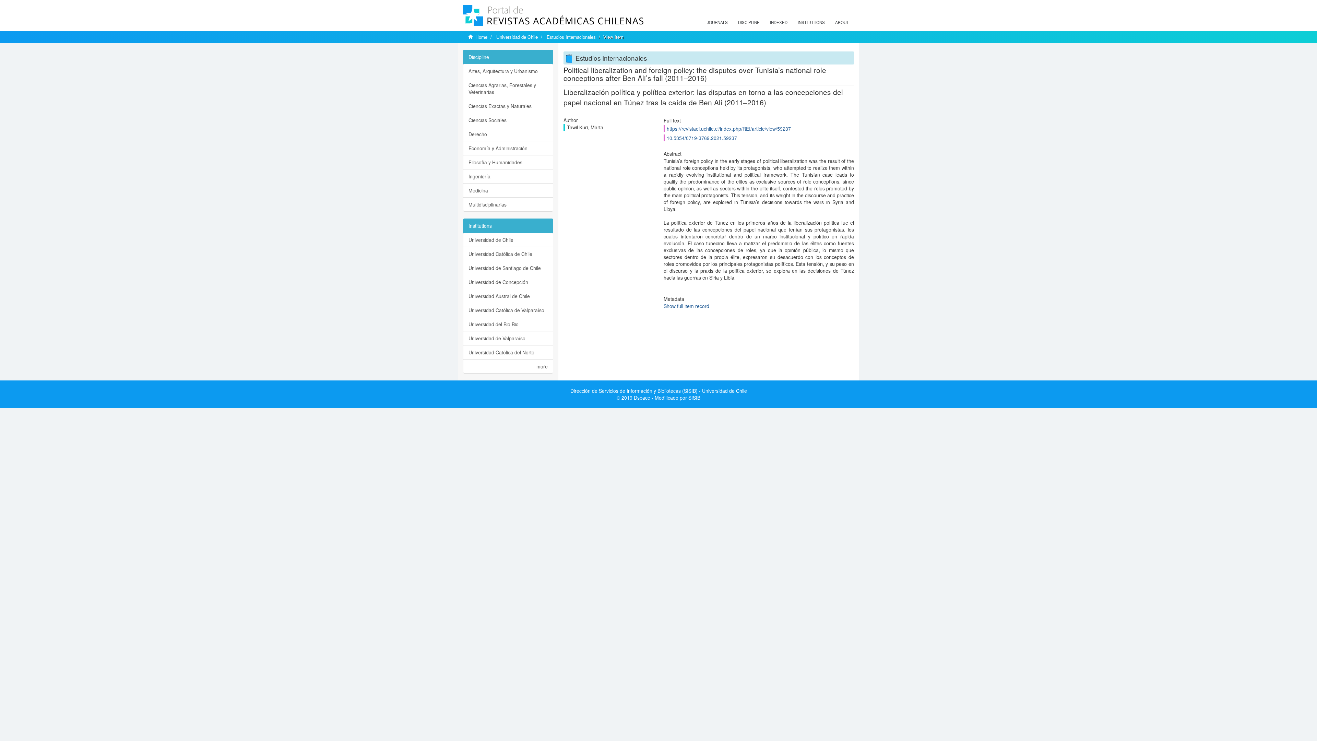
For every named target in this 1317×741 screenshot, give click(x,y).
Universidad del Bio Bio (493, 324)
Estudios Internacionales (571, 37)
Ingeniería (479, 176)
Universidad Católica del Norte (501, 352)
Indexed (778, 22)
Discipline (749, 22)
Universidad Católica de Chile (500, 253)
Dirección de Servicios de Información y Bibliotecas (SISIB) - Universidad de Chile (658, 390)
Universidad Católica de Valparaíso (506, 310)
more (542, 366)
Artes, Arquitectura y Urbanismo (503, 71)
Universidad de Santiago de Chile (504, 267)
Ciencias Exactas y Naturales (500, 106)
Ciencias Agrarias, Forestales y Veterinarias (502, 88)
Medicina (478, 190)
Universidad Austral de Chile (499, 296)
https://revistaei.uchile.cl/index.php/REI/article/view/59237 (729, 128)
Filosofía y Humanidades (495, 162)
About (842, 22)
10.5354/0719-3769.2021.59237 (702, 137)
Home (481, 37)
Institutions (811, 22)
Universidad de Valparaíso (496, 338)
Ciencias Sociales (487, 120)
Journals (717, 22)
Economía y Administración (497, 148)
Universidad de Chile (517, 37)
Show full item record (686, 306)
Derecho (477, 134)
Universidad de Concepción (498, 282)
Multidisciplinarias (487, 204)
